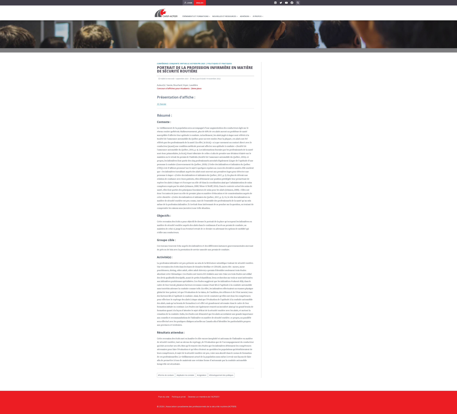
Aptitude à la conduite (185, 375)
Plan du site (163, 396)
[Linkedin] (275, 2)
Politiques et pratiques (219, 63)
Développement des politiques (221, 375)
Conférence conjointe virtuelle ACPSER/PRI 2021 (181, 63)
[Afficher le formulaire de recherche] (298, 3)
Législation (201, 375)
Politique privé (179, 396)
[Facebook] (292, 2)
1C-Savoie (161, 104)
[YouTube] (286, 2)
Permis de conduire (166, 375)
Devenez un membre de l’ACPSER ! (204, 396)
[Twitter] (280, 2)
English (199, 3)
